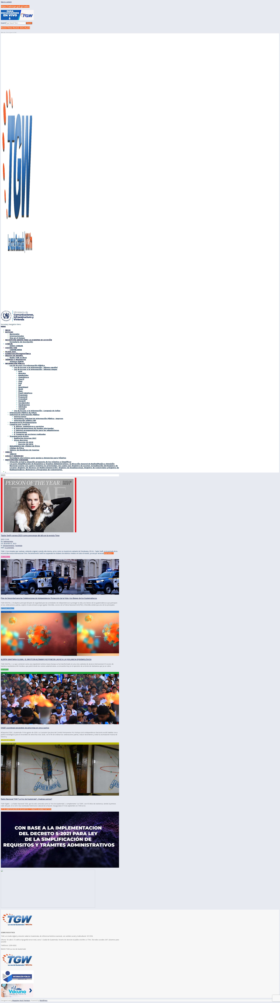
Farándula (18, 546)
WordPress (43, 1000)
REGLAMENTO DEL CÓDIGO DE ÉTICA (25, 446)
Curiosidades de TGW (8, 743)
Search (3, 23)
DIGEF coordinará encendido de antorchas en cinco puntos (25, 728)
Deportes (4, 673)
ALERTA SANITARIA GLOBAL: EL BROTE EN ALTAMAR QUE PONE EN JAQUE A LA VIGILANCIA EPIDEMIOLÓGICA (46, 659)
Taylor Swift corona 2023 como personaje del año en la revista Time (30, 535)
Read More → (109, 553)
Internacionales (6, 612)
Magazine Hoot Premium (21, 1000)
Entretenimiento (8, 546)
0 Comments (9, 548)
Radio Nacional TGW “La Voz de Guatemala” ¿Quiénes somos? (26, 799)
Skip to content (6, 2)
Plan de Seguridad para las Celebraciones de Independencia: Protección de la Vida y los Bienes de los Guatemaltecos (49, 598)
